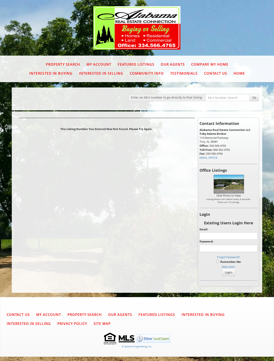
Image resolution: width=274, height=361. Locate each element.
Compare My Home (209, 64)
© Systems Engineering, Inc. (137, 346)
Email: (204, 229)
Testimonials (184, 73)
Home (239, 73)
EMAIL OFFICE (208, 158)
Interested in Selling (101, 73)
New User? (228, 267)
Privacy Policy (72, 323)
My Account (98, 64)
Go (254, 97)
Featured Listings (136, 64)
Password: (206, 241)
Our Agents (173, 64)
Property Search (63, 64)
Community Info (147, 73)
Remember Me (230, 262)
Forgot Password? (228, 257)
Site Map (102, 323)
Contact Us (215, 73)
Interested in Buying (51, 73)
